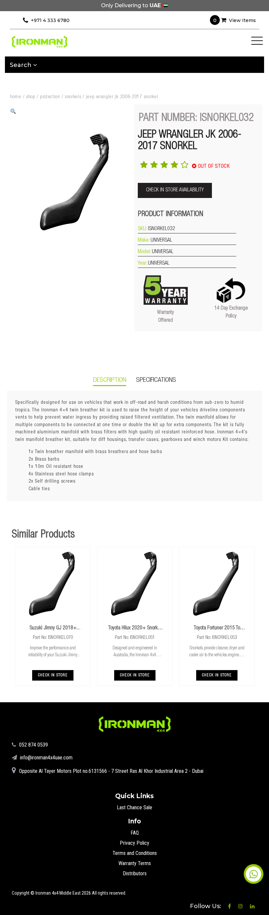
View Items (234, 20)
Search (21, 65)
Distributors (135, 873)
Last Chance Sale (134, 807)
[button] (13, 111)
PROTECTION (50, 97)
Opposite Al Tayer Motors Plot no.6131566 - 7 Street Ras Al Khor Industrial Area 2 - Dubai (110, 771)
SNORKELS (73, 97)
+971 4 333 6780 (50, 20)
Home (15, 97)
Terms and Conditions (135, 853)
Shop (30, 97)
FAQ (135, 833)
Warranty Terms (134, 863)
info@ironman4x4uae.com (45, 757)
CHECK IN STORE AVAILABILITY (175, 190)
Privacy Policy (134, 843)
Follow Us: (206, 906)
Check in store (53, 675)
